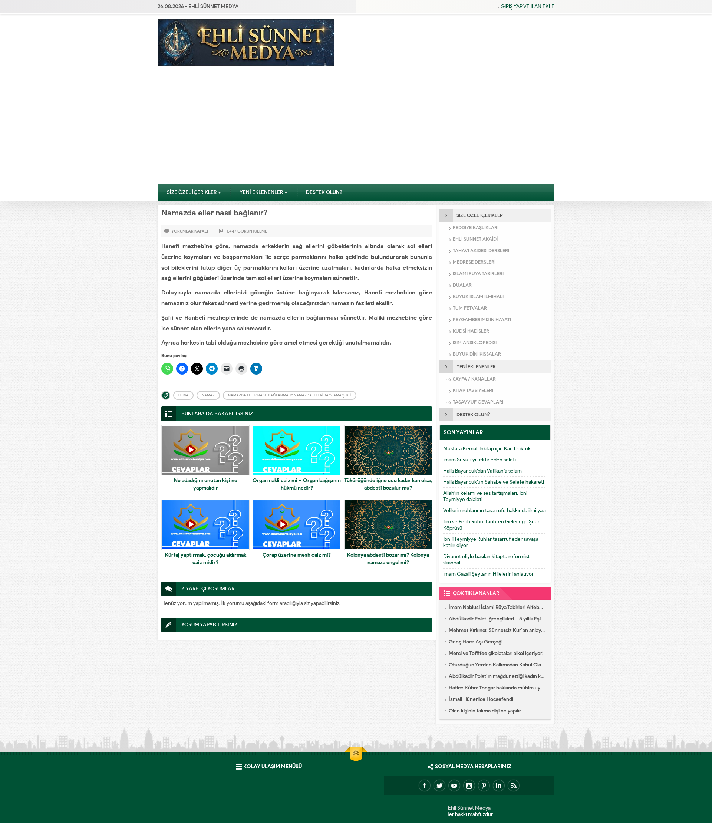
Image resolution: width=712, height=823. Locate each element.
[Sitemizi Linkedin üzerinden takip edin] (498, 785)
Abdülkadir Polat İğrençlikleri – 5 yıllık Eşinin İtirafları (497, 619)
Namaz (208, 395)
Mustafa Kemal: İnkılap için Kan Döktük (487, 448)
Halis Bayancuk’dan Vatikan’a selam (482, 471)
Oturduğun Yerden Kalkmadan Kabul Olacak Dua (497, 665)
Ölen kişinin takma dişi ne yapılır (485, 711)
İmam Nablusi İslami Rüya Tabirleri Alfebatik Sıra (497, 607)
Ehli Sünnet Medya (469, 808)
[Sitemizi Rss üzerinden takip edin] (513, 785)
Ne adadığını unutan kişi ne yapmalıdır (205, 484)
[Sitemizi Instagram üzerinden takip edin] (469, 785)
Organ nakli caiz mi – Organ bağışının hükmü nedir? (297, 484)
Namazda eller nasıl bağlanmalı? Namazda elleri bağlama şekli (289, 395)
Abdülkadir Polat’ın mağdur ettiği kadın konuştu (497, 676)
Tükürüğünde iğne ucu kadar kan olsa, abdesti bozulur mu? (388, 484)
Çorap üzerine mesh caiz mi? (297, 555)
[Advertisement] (356, 128)
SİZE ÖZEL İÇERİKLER (192, 192)
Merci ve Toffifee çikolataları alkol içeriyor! (496, 653)
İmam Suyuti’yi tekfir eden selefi (479, 460)
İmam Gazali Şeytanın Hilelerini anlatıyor (488, 574)
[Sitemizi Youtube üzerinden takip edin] (454, 785)
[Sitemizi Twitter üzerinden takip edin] (439, 785)
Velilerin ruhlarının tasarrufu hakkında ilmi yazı (494, 510)
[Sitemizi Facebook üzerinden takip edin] (424, 785)
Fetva (183, 395)
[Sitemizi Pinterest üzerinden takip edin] (484, 785)
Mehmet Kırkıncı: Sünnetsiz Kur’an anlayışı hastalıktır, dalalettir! (497, 630)
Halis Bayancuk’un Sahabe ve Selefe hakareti (493, 482)
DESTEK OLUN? (324, 192)
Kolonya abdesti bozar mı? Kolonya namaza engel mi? (388, 559)
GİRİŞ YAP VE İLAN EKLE (527, 6)
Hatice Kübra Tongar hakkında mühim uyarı (497, 688)
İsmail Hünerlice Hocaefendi (481, 699)
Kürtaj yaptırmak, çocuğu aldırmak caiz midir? (205, 559)
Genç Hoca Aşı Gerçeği (475, 642)
